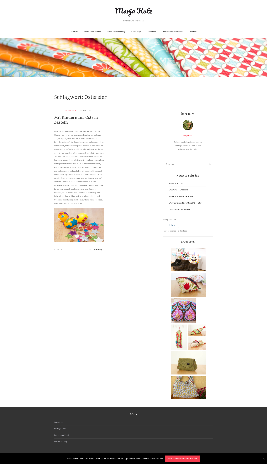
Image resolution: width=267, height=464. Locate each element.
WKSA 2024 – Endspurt (178, 189)
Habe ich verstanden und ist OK (182, 458)
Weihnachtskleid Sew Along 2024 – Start (185, 203)
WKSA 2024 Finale (176, 183)
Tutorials (74, 31)
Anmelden (58, 422)
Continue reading (96, 249)
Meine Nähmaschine (92, 31)
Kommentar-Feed (61, 435)
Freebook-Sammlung (116, 31)
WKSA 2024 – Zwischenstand (181, 196)
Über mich (152, 31)
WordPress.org (60, 441)
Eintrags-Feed (60, 428)
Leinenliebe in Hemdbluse (179, 209)
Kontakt (193, 31)
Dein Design (136, 31)
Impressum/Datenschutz (173, 31)
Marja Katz (133, 10)
